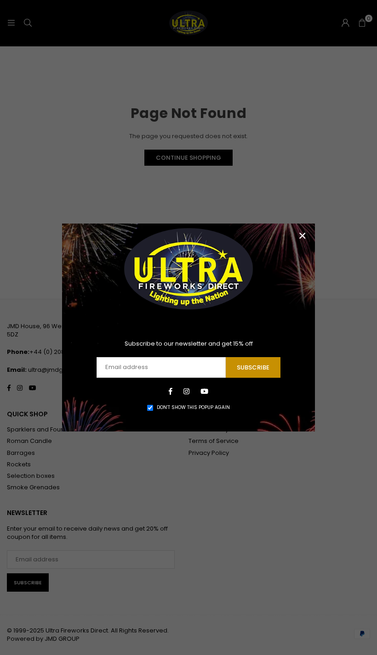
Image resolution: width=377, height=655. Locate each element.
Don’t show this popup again (193, 407)
